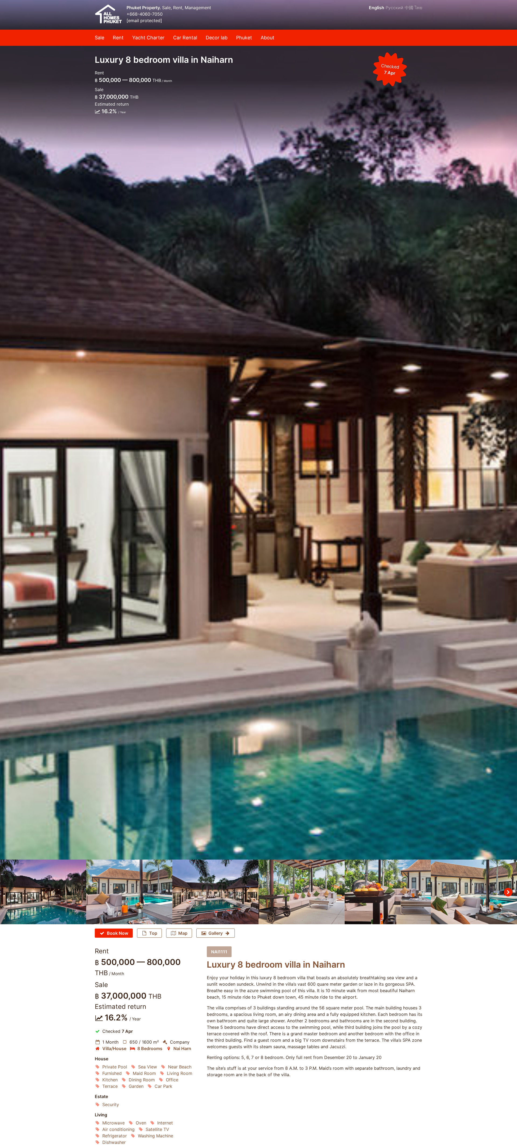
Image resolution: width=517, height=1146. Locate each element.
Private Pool (114, 1066)
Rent (118, 37)
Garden (136, 1086)
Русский (394, 7)
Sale (99, 37)
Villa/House (114, 1048)
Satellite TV (157, 1129)
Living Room (179, 1073)
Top (153, 933)
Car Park (163, 1086)
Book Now (117, 933)
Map (182, 933)
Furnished (112, 1073)
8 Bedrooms (149, 1048)
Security (110, 1104)
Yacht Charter (148, 37)
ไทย (418, 7)
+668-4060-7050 (145, 14)
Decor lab (217, 37)
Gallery (215, 933)
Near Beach (179, 1066)
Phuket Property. (144, 7)
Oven (141, 1123)
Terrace (110, 1086)
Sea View (147, 1066)
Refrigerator (114, 1135)
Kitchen (110, 1079)
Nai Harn (182, 1048)
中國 (409, 7)
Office (172, 1079)
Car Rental (185, 37)
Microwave (113, 1123)
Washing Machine (155, 1135)
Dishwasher (114, 1142)
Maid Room (144, 1073)
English (376, 7)
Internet (165, 1123)
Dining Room (142, 1079)
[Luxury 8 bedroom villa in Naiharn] (258, 430)
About (267, 37)
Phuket (244, 37)
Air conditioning (118, 1129)
